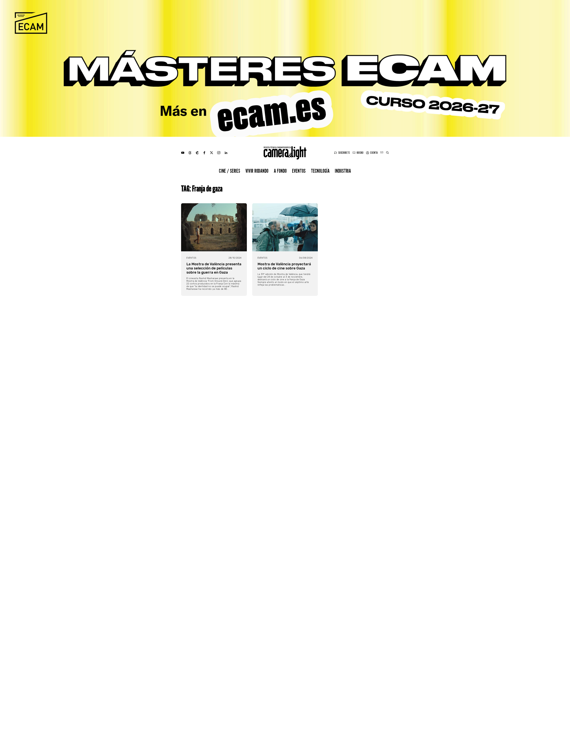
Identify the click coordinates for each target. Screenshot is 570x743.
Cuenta (374, 152)
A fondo (280, 171)
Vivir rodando (257, 171)
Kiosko (360, 152)
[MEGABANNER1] (285, 68)
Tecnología (320, 171)
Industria (343, 171)
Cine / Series (229, 171)
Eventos (299, 171)
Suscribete (344, 152)
